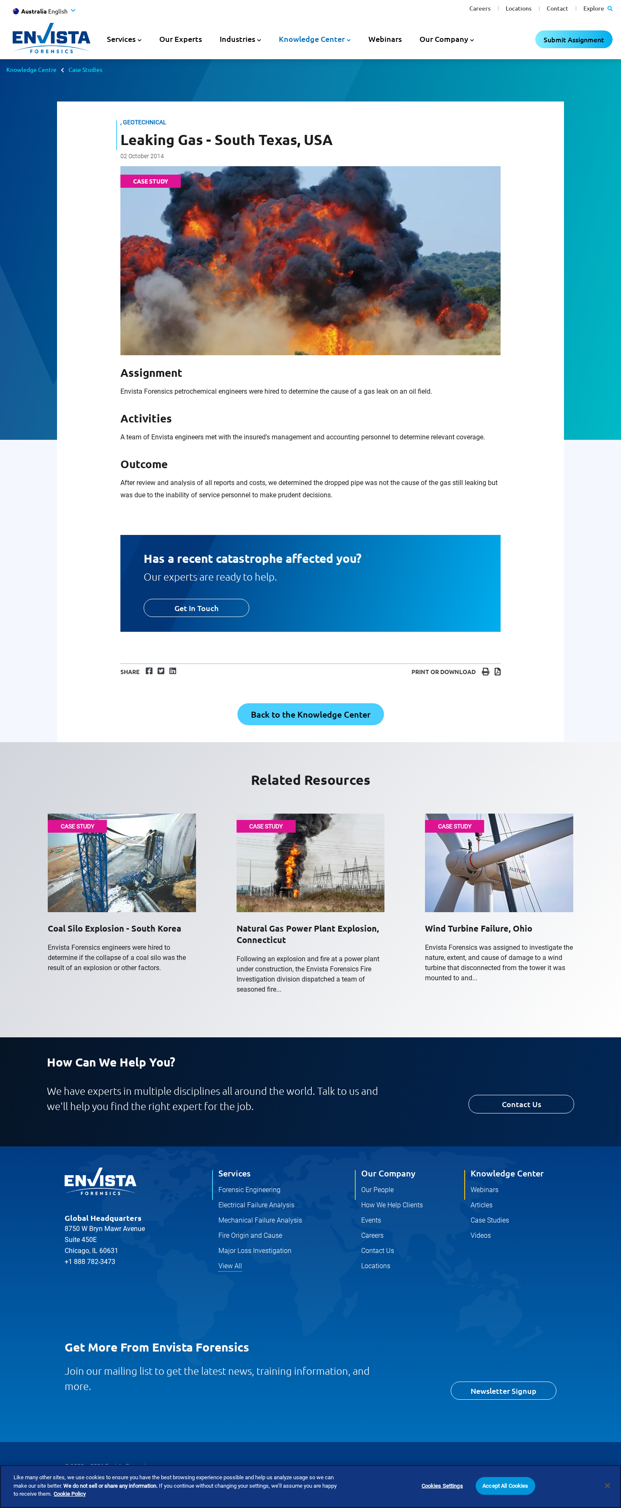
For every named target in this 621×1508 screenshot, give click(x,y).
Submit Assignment (574, 39)
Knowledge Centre (31, 69)
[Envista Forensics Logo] (100, 1181)
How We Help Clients (392, 1205)
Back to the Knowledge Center (310, 714)
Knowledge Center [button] (312, 39)
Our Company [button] (443, 39)
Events (371, 1220)
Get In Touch (196, 608)
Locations (518, 8)
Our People (377, 1190)
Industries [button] (237, 39)
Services (234, 1173)
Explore (594, 8)
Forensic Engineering (249, 1190)
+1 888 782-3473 (90, 1262)
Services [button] (121, 39)
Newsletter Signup (504, 1391)
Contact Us (521, 1104)
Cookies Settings (442, 1486)
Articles (482, 1205)
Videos (481, 1235)
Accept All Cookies (505, 1486)
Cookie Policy (70, 1494)
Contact (557, 8)
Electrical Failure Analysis (256, 1205)
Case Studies (85, 69)
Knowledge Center (507, 1173)
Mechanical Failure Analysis (260, 1220)
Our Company (388, 1173)
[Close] (607, 1485)
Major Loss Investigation (254, 1251)
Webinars (385, 39)
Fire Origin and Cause (250, 1235)
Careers (479, 8)
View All (230, 1266)
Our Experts (180, 39)
